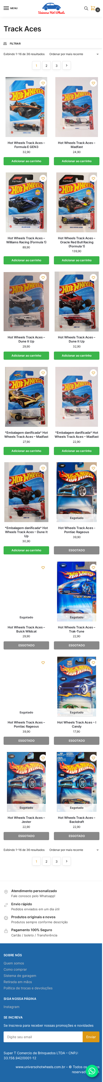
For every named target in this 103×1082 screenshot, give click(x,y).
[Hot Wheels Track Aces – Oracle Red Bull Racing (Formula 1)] (76, 202)
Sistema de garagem (20, 976)
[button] (93, 8)
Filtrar (15, 43)
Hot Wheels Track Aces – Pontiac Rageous (26, 724)
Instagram (11, 1007)
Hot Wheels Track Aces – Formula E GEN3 (26, 145)
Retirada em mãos (18, 982)
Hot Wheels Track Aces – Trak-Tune (76, 629)
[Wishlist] (43, 83)
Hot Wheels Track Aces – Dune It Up (26, 339)
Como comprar (15, 969)
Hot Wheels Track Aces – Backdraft (76, 820)
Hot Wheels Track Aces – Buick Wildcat (26, 629)
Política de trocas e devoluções (28, 988)
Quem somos (14, 963)
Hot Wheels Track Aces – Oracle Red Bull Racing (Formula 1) (76, 242)
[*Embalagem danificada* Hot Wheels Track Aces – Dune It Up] (26, 492)
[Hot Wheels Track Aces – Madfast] (76, 107)
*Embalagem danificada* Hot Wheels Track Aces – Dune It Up (26, 532)
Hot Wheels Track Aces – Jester (26, 820)
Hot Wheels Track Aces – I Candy (76, 724)
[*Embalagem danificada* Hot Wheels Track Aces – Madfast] (26, 397)
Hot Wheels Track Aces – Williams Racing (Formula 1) (26, 240)
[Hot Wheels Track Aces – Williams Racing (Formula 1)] (26, 202)
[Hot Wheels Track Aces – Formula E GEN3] (26, 107)
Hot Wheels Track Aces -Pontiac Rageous (76, 530)
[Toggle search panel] (86, 8)
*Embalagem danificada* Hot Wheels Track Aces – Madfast (26, 434)
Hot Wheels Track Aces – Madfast (76, 145)
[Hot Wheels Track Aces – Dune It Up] (26, 301)
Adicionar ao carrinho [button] (26, 161)
